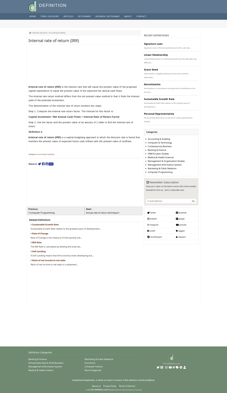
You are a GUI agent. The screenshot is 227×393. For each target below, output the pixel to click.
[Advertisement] (85, 65)
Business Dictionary (108, 16)
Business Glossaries (40, 33)
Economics (90, 362)
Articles (68, 16)
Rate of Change (40, 233)
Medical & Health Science (40, 370)
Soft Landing (39, 251)
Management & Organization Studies (166, 161)
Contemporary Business (160, 146)
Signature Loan (167, 45)
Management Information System (165, 164)
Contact (141, 16)
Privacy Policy (110, 386)
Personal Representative (168, 117)
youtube (182, 225)
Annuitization (169, 88)
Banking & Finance (157, 150)
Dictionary (84, 16)
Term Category (50, 16)
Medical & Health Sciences (161, 157)
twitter (153, 212)
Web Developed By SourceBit (132, 390)
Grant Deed (166, 73)
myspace (181, 237)
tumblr (152, 231)
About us (96, 386)
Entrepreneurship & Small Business (45, 362)
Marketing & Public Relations (162, 168)
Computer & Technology (160, 142)
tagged (181, 231)
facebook (182, 212)
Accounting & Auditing (57, 33)
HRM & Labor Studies (158, 153)
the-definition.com (99, 390)
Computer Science (94, 366)
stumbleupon (156, 237)
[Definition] (32, 6)
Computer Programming (160, 172)
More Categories (93, 370)
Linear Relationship (170, 58)
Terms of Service (127, 386)
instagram (153, 225)
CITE (51, 164)
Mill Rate (37, 242)
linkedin (153, 218)
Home (32, 16)
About (128, 16)
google (181, 218)
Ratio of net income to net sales (48, 260)
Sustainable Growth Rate (45, 224)
